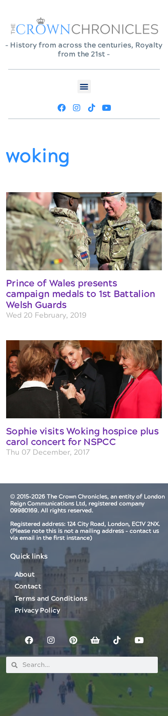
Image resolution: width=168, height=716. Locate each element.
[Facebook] (61, 107)
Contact (28, 586)
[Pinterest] (73, 640)
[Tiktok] (91, 107)
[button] (84, 86)
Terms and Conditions (51, 598)
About (25, 574)
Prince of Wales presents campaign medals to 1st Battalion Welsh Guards (80, 294)
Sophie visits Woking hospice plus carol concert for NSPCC (82, 437)
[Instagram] (76, 107)
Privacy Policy (37, 610)
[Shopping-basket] (95, 640)
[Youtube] (106, 107)
